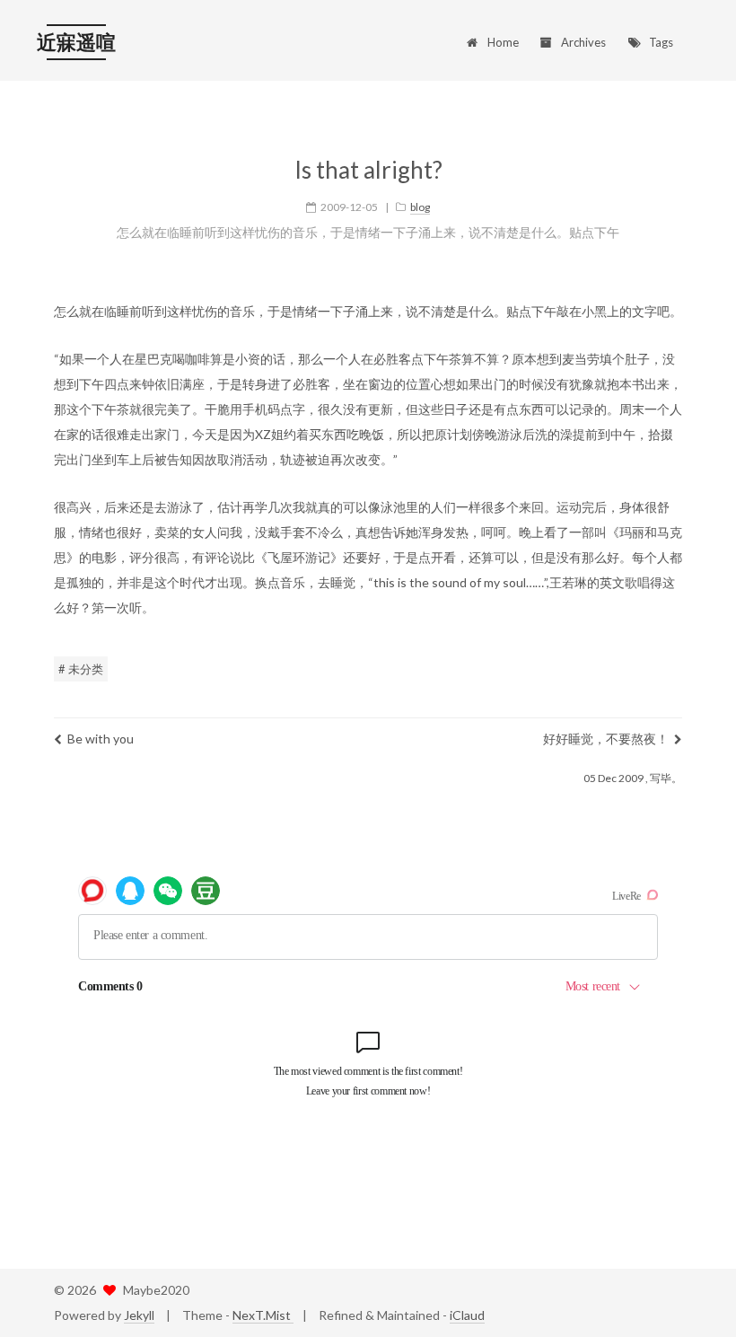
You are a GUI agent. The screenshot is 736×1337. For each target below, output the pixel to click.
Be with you (100, 738)
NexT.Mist (263, 1315)
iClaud (467, 1315)
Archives (583, 42)
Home (503, 42)
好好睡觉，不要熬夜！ (606, 738)
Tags (661, 42)
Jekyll (139, 1315)
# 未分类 (80, 669)
